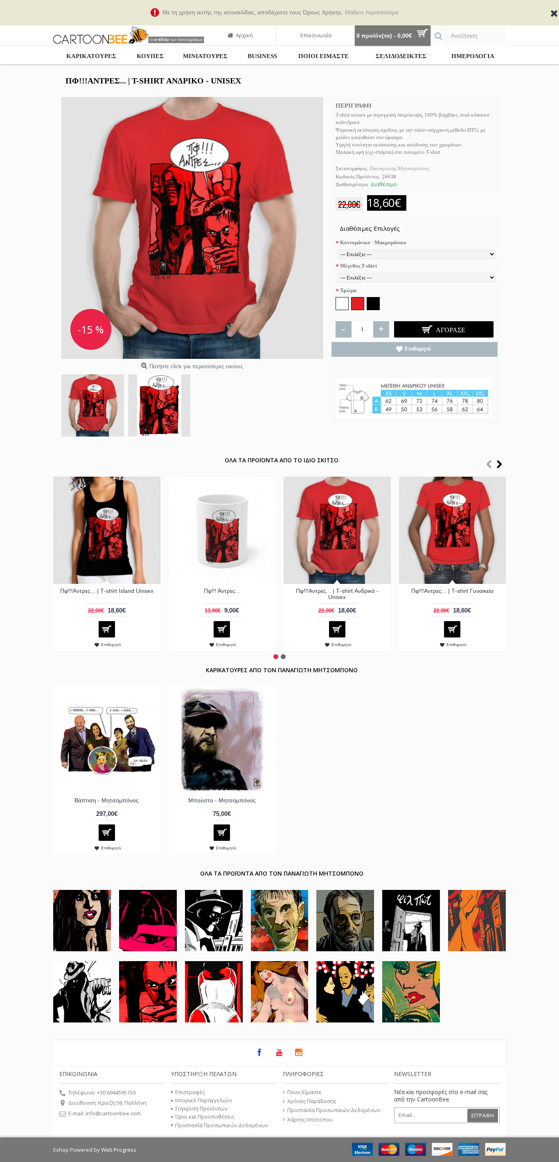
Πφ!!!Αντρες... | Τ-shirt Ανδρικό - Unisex (337, 594)
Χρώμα (348, 290)
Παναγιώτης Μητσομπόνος (399, 168)
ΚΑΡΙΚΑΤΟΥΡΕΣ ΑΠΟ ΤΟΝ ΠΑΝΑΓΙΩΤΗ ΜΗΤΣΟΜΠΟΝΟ (282, 670)
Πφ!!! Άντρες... (222, 591)
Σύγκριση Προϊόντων (201, 1108)
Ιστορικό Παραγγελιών (203, 1100)
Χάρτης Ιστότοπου (310, 1119)
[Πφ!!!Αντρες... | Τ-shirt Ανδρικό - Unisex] (192, 228)
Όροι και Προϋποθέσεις (204, 1116)
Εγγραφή (482, 1115)
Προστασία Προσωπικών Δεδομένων (221, 1125)
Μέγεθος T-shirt (358, 266)
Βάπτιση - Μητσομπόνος (106, 800)
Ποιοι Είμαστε (304, 1092)
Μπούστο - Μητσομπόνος (222, 800)
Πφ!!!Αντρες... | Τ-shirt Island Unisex (106, 591)
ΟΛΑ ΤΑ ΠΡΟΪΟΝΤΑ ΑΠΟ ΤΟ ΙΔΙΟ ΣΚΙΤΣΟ (281, 460)
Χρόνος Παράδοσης (311, 1101)
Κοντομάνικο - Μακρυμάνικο (373, 242)
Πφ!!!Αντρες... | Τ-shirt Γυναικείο (452, 591)
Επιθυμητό (418, 349)
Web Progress (118, 1149)
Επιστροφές (190, 1092)
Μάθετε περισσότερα (372, 12)
